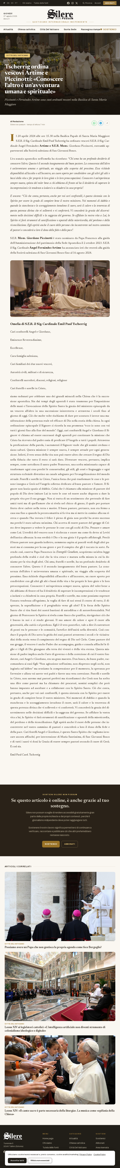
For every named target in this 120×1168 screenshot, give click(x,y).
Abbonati (100, 1143)
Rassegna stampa (90, 29)
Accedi (98, 3)
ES (12, 3)
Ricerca (88, 3)
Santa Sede (70, 29)
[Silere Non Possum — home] (60, 14)
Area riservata (102, 1148)
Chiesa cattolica (26, 29)
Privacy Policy (85, 1155)
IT (4, 3)
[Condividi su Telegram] (100, 123)
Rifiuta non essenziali (40, 1161)
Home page (48, 1138)
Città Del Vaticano (49, 29)
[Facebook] (68, 3)
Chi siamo (27, 3)
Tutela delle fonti (41, 3)
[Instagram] (72, 3)
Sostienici (100, 1138)
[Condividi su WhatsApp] (94, 123)
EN (8, 3)
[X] (77, 3)
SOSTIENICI (109, 29)
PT (16, 3)
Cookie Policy (100, 1155)
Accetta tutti (17, 1161)
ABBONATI (110, 3)
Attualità (8, 29)
